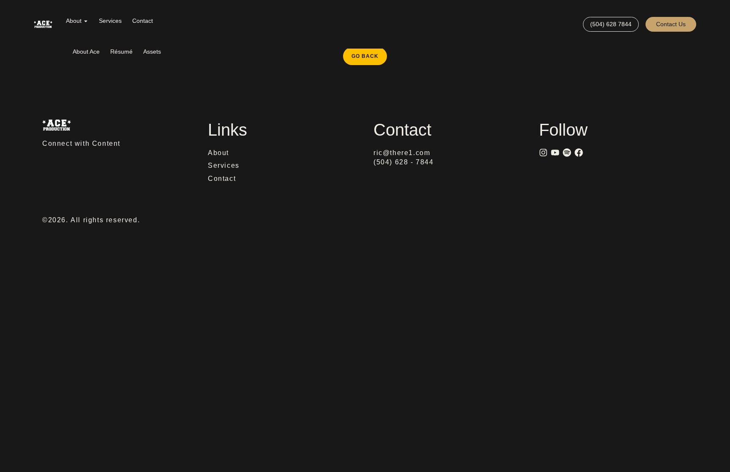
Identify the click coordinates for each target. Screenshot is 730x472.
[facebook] (579, 152)
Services (110, 20)
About (74, 20)
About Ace (86, 51)
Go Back (369, 53)
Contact (142, 20)
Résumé (121, 51)
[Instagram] (543, 152)
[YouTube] (555, 152)
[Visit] (572, 24)
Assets (152, 51)
